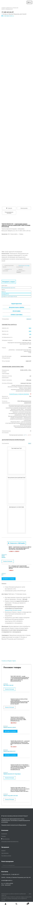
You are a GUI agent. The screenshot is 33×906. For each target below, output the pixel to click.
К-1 (10, 269)
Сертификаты (4, 853)
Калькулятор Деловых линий (13, 610)
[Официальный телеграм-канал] (15, 12)
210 (30, 334)
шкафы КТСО (5, 294)
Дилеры (3, 836)
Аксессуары (16, 311)
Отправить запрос (8, 282)
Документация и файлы (16, 307)
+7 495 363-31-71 (15, 874)
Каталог (3, 850)
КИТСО (4, 291)
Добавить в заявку (8, 578)
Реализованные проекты (9, 212)
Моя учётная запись (5, 904)
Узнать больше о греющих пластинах (19, 394)
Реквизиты (4, 833)
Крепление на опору (23, 265)
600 (30, 328)
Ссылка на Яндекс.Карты (9, 661)
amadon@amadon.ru (8, 15)
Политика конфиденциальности (9, 841)
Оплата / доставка (16, 314)
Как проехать (6, 838)
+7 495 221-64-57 (8, 12)
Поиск (16, 904)
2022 (29, 443)
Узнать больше (7, 561)
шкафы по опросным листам (9, 296)
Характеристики (16, 303)
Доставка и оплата (6, 855)
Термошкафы (24, 208)
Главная (10, 208)
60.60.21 (29, 319)
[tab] (16, 303)
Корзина (25, 903)
